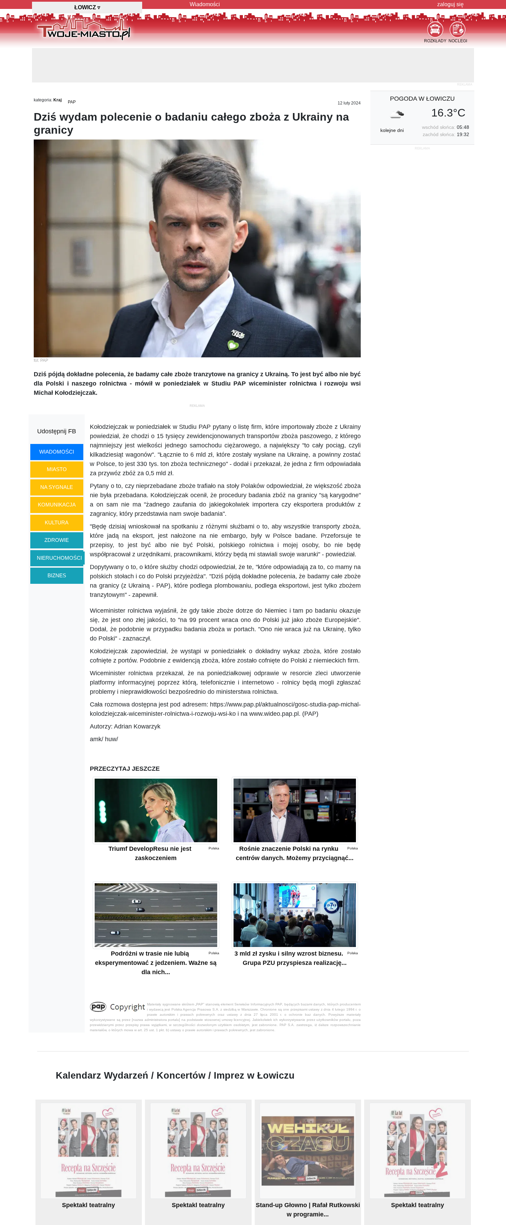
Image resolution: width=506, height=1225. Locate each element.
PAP (72, 102)
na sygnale (56, 487)
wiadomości (56, 452)
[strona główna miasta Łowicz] (84, 27)
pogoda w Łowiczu (422, 98)
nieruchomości (59, 558)
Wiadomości (205, 4)
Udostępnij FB (56, 431)
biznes (57, 575)
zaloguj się (450, 4)
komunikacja (57, 505)
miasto (57, 469)
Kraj (57, 100)
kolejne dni (392, 130)
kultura (56, 522)
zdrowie (56, 540)
